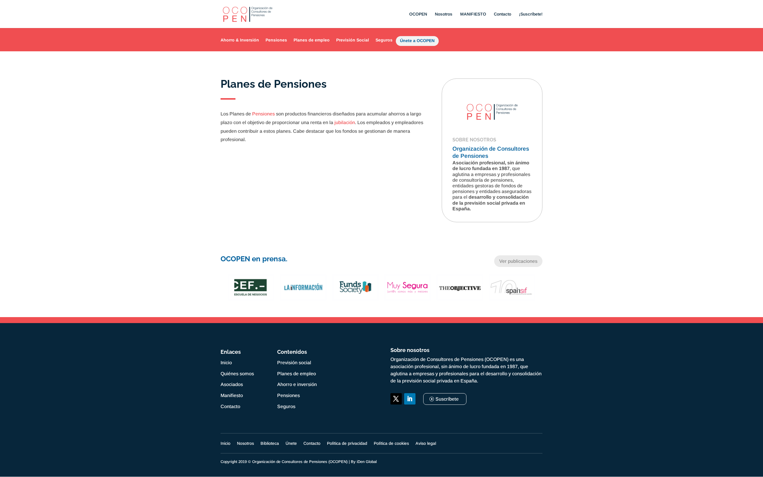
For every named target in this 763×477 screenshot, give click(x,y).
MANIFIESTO (473, 14)
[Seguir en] (396, 412)
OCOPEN (418, 14)
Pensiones (276, 40)
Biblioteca (269, 443)
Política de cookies (391, 443)
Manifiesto (232, 395)
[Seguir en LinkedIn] (409, 399)
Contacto (502, 14)
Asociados (232, 384)
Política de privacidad (347, 443)
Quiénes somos (237, 373)
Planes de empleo (312, 40)
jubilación (344, 122)
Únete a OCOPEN (417, 42)
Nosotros (443, 14)
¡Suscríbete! (530, 14)
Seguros (384, 40)
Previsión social (294, 362)
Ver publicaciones (518, 261)
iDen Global (367, 461)
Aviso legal (425, 443)
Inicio (226, 362)
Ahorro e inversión (297, 384)
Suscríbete (447, 399)
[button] (223, 287)
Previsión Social (352, 40)
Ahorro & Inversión (240, 40)
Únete (291, 443)
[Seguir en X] (396, 399)
